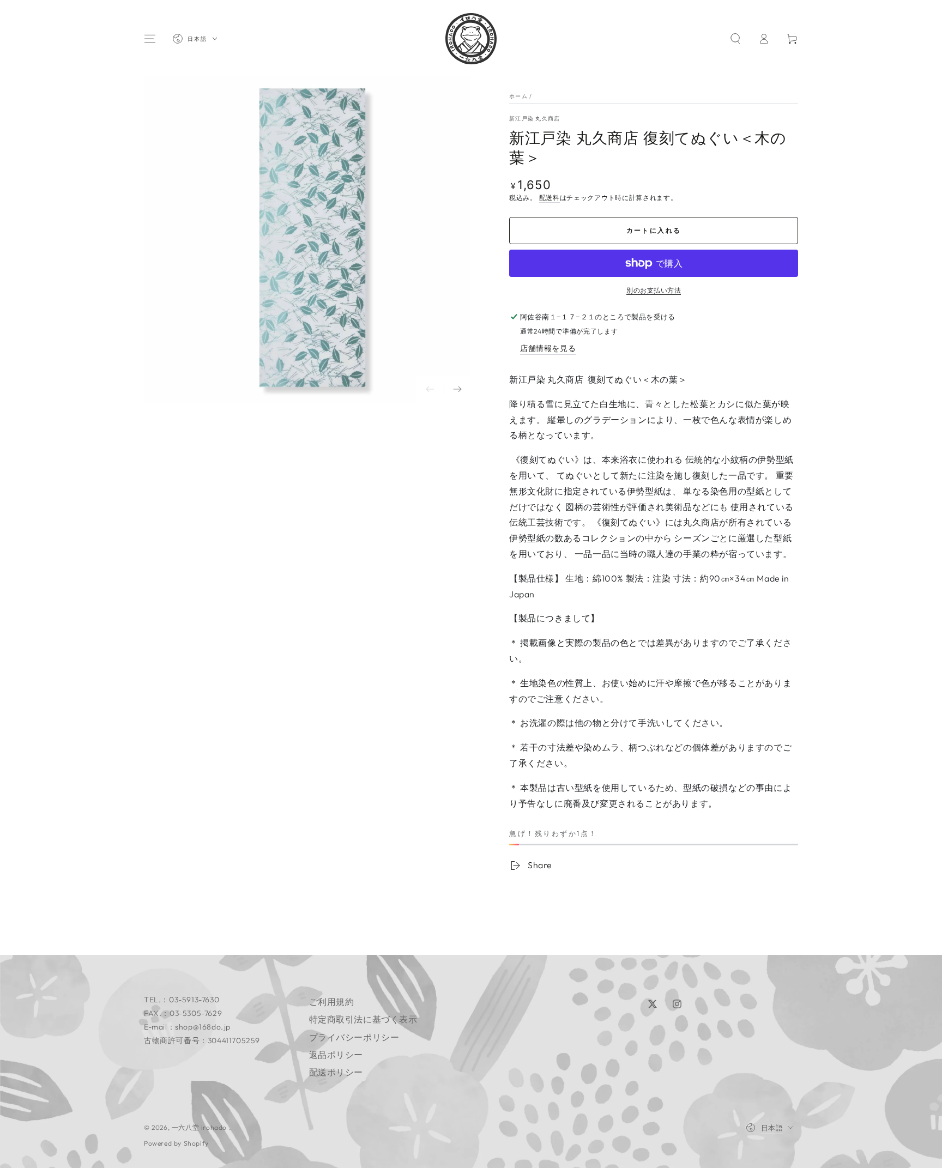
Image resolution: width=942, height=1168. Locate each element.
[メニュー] (150, 39)
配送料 (549, 197)
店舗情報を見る (548, 348)
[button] (735, 39)
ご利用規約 (331, 1001)
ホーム (518, 96)
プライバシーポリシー (354, 1037)
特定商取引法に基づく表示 (363, 1019)
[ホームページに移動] (471, 38)
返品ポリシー (336, 1054)
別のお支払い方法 (653, 290)
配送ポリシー (336, 1072)
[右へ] (457, 389)
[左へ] (430, 389)
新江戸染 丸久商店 (534, 118)
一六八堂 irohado (200, 1127)
